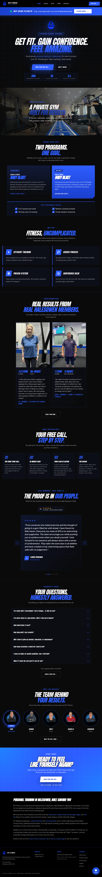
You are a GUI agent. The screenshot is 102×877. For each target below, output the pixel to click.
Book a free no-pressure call (38, 839)
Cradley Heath (61, 814)
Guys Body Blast (51, 821)
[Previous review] (17, 543)
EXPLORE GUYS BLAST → (62, 194)
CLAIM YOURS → (82, 11)
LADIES (46, 3)
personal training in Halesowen (48, 56)
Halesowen (52, 814)
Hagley (78, 814)
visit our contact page (58, 839)
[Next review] (84, 543)
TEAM (59, 3)
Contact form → (39, 856)
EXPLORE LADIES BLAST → (18, 194)
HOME (39, 3)
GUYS (52, 3)
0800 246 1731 (39, 854)
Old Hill (81, 866)
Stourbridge (71, 814)
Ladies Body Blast (36, 821)
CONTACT (66, 3)
